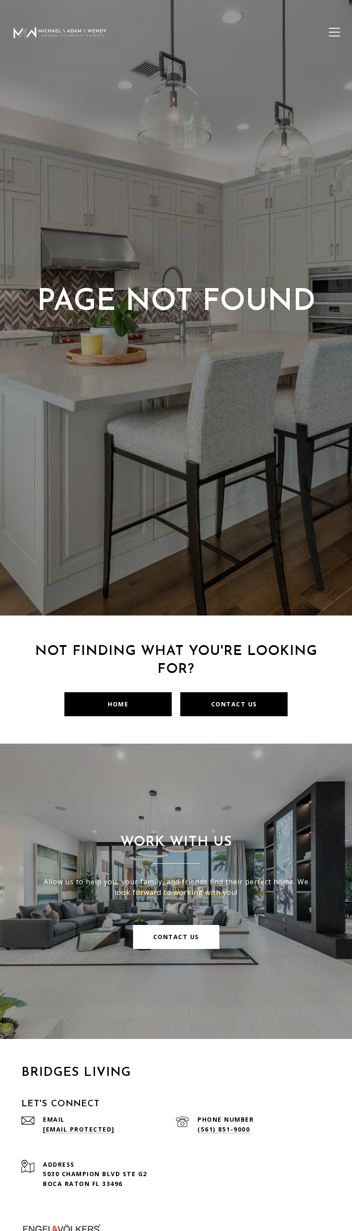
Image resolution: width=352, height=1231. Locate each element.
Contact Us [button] (176, 937)
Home (118, 704)
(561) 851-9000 (223, 1129)
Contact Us (234, 704)
